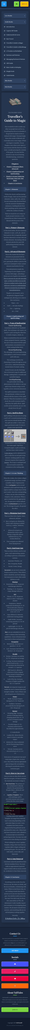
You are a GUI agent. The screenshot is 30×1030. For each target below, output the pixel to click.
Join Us (15, 1010)
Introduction (10, 27)
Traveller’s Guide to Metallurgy (16, 47)
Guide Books (10, 75)
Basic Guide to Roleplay (13, 67)
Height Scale (10, 71)
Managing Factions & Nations (15, 59)
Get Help (15, 951)
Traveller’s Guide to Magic (14, 43)
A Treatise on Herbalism (14, 51)
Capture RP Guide (12, 31)
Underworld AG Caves (13, 35)
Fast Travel (9, 39)
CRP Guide (9, 63)
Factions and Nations (13, 55)
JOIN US (24, 4)
